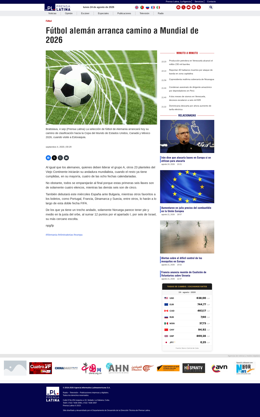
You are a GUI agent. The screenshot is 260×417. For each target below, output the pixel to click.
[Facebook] (178, 7)
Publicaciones (124, 13)
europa (78, 234)
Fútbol (49, 20)
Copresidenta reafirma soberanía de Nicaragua (191, 79)
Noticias (52, 13)
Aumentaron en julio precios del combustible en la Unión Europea (186, 209)
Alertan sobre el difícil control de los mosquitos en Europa (181, 259)
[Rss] (199, 7)
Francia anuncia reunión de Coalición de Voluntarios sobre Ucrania (183, 273)
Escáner (85, 13)
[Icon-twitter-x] (183, 7)
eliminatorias (66, 234)
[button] (210, 7)
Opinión (69, 13)
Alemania (52, 234)
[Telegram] (194, 7)
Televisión (144, 13)
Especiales (103, 13)
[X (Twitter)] (54, 157)
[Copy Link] (60, 157)
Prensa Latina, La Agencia (178, 1)
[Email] (66, 157)
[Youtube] (189, 7)
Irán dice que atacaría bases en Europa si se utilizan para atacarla (186, 159)
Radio (161, 13)
